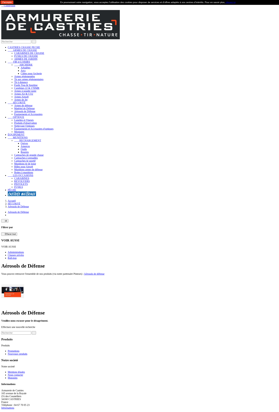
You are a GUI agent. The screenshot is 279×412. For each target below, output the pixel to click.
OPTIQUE (16, 117)
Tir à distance (21, 82)
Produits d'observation (25, 123)
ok (5, 221)
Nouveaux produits (17, 353)
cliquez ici (230, 2)
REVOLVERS (22, 181)
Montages (19, 131)
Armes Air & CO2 (23, 93)
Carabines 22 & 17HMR (26, 88)
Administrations (16, 252)
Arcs (23, 70)
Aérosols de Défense (24, 111)
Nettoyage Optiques (24, 126)
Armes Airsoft (21, 96)
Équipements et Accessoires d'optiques (33, 128)
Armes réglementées (24, 76)
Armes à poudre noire (25, 91)
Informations (7, 408)
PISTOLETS (21, 184)
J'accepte (7, 2)
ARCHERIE (23, 64)
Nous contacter (15, 375)
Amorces (25, 146)
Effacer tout (9, 234)
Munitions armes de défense (28, 169)
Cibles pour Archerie (31, 73)
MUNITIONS (18, 137)
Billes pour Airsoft (23, 166)
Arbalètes (25, 67)
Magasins (12, 377)
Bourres (25, 152)
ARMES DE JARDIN (25, 59)
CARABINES (21, 178)
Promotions (13, 351)
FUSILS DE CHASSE (26, 56)
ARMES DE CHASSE (22, 50)
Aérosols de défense (94, 273)
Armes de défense (23, 105)
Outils (24, 149)
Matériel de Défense (24, 108)
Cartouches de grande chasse (29, 155)
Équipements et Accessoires (28, 114)
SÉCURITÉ (17, 102)
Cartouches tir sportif (25, 160)
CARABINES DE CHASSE (29, 53)
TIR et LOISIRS (19, 61)
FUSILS (18, 187)
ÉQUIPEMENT (16, 134)
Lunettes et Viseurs (24, 120)
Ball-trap (12, 258)
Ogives (24, 143)
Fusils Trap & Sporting (25, 85)
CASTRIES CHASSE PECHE (24, 47)
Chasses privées (16, 255)
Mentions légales (16, 372)
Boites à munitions (23, 172)
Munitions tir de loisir (25, 163)
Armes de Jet (20, 99)
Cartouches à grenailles (26, 158)
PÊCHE (12, 190)
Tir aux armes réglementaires (28, 79)
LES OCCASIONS (20, 175)
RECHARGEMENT (27, 140)
